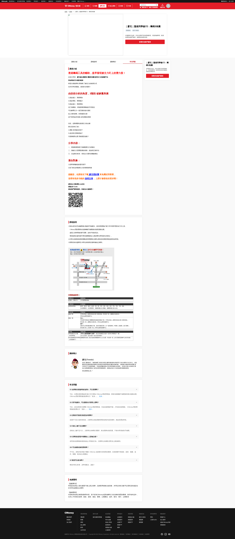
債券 (118, 527)
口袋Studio (153, 519)
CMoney (3, 1)
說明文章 (89, 178)
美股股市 (119, 519)
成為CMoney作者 (165, 522)
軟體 (82, 519)
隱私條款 (122, 534)
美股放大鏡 (108, 527)
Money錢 (108, 519)
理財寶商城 (11, 1)
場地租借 (162, 525)
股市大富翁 (142, 517)
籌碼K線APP (145, 7)
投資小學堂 (108, 522)
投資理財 (28, 1)
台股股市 (119, 517)
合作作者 (83, 530)
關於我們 (69, 517)
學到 (151, 517)
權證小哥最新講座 (153, 7)
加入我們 (69, 522)
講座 (82, 522)
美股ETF (119, 525)
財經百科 (108, 525)
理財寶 (82, 517)
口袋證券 (108, 530)
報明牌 (141, 522)
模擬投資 (50, 1)
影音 (82, 527)
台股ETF (119, 522)
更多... (101, 396)
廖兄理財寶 (93, 174)
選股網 (141, 519)
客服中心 (162, 517)
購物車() (225, 1)
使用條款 (128, 534)
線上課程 (83, 525)
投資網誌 (108, 517)
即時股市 (36, 1)
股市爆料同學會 (21, 1)
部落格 (68, 519)
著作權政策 (135, 534)
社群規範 (141, 534)
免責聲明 (147, 534)
